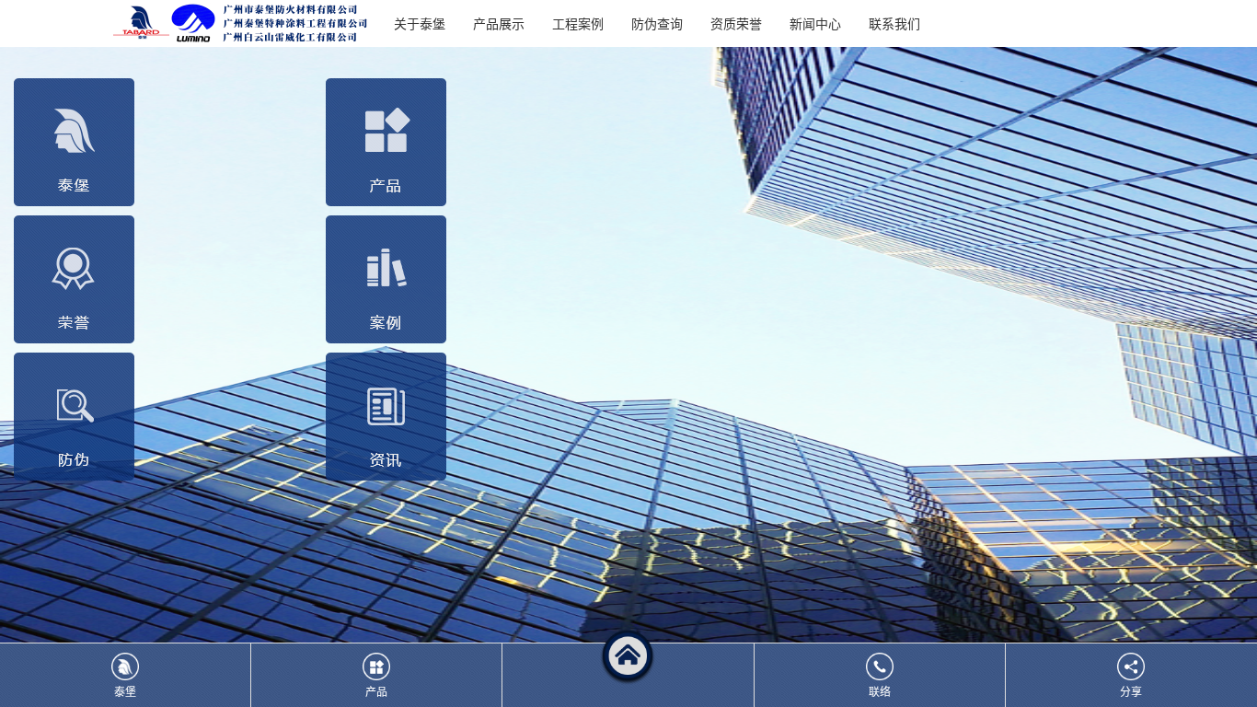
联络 (880, 691)
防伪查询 (657, 23)
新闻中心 (815, 23)
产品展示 (499, 23)
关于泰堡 (419, 23)
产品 (376, 691)
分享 (1131, 691)
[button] (628, 675)
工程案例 (578, 23)
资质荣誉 (736, 23)
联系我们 (894, 23)
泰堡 (125, 691)
